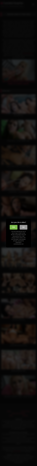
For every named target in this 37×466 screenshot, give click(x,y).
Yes (13, 227)
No (23, 227)
